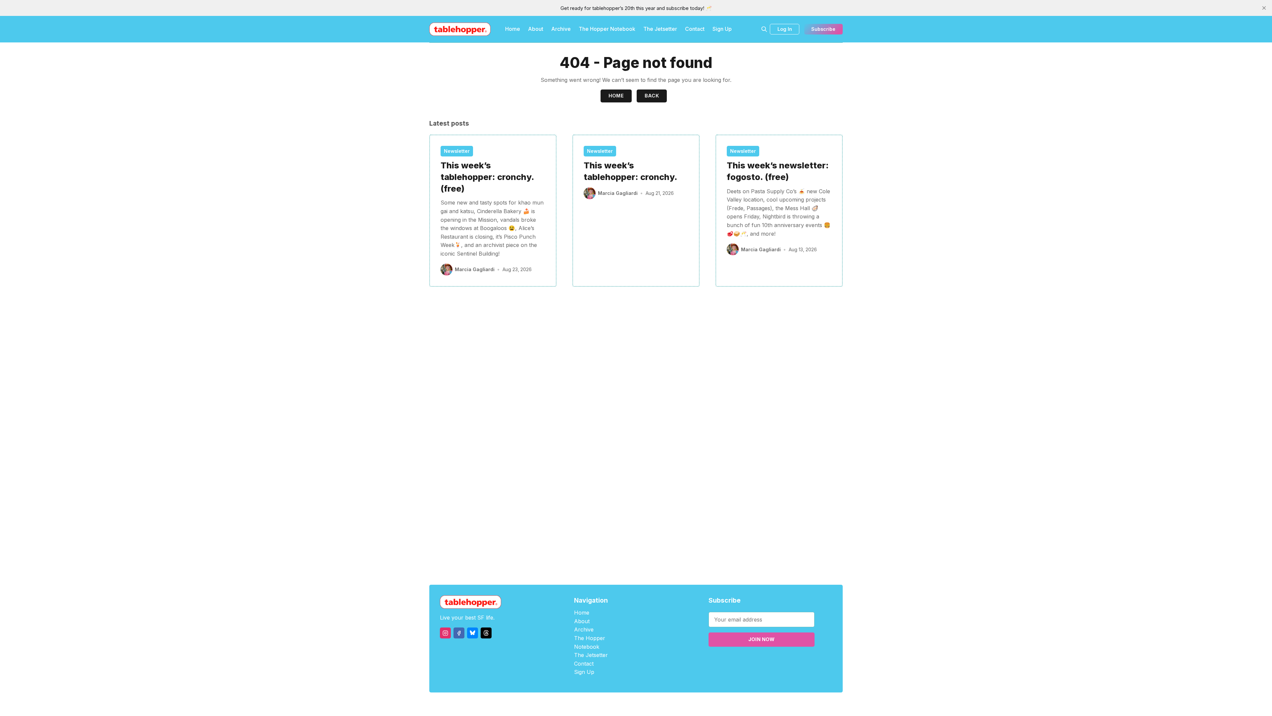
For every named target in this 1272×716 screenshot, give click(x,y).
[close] (1264, 8)
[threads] (486, 632)
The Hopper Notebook (607, 29)
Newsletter (457, 151)
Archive (561, 29)
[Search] (764, 29)
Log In (784, 29)
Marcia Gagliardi (475, 269)
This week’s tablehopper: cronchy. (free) (487, 177)
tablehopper (596, 704)
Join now (761, 639)
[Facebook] (458, 632)
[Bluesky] (472, 632)
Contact (695, 29)
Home (512, 29)
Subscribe (823, 29)
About (535, 29)
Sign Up (722, 29)
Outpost (671, 704)
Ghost (653, 704)
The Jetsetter (660, 29)
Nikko (699, 704)
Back (652, 95)
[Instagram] (445, 632)
